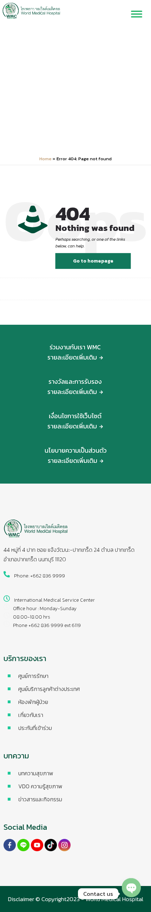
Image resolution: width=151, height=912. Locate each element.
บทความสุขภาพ (35, 773)
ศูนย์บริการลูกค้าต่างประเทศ (49, 689)
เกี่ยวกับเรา (30, 715)
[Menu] (136, 14)
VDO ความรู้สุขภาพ (40, 786)
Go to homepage (93, 261)
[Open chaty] (131, 893)
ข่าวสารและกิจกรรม (40, 799)
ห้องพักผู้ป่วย (33, 702)
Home (45, 158)
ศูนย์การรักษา (33, 676)
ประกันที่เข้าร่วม (35, 728)
